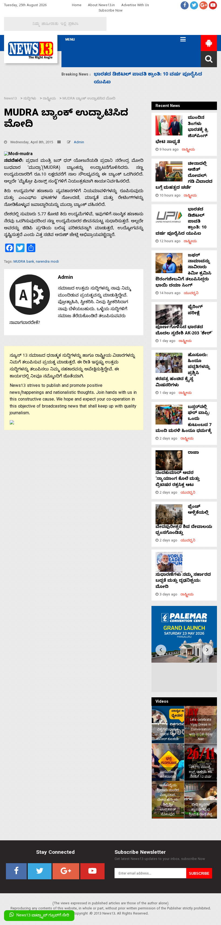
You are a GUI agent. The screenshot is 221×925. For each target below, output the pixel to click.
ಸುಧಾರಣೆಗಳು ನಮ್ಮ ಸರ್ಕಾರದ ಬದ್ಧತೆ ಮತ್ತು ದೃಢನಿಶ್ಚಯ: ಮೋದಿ (183, 581)
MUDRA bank (23, 262)
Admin (79, 143)
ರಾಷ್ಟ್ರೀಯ (188, 150)
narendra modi (47, 262)
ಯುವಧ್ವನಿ (191, 293)
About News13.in (101, 6)
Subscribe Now (111, 11)
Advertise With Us (135, 6)
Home (76, 6)
